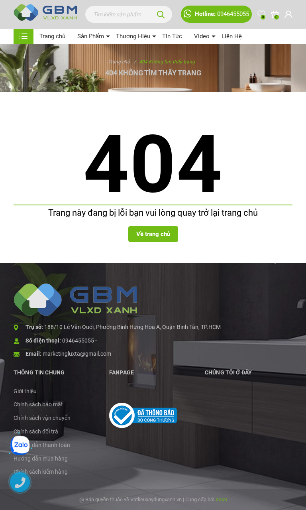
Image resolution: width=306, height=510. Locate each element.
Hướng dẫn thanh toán (42, 445)
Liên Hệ (232, 36)
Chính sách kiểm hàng (41, 472)
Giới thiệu (25, 391)
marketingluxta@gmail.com (77, 354)
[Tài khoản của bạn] (288, 14)
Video (202, 36)
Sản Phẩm (90, 36)
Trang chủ (52, 36)
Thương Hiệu (133, 36)
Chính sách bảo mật (38, 404)
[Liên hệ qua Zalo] (20, 445)
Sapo (221, 499)
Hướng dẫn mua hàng (41, 458)
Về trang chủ (153, 234)
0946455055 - (79, 340)
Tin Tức (172, 36)
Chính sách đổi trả (36, 431)
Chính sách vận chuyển (42, 418)
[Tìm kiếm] (161, 14)
